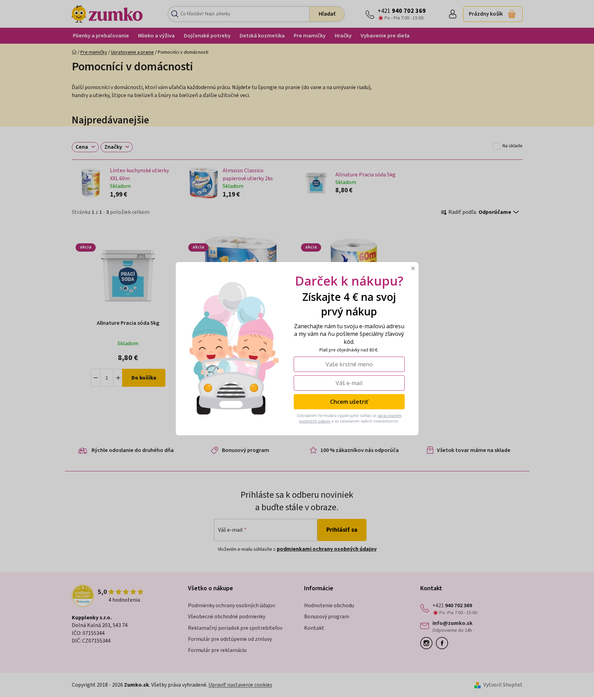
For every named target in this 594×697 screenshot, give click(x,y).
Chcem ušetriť (349, 402)
